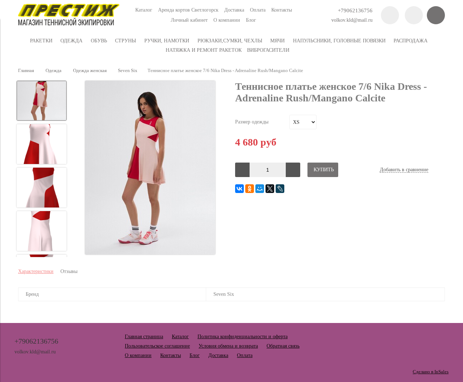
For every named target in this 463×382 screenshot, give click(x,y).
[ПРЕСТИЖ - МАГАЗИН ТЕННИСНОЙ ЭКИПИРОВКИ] (68, 23)
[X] (270, 188)
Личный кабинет (189, 20)
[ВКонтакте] (239, 188)
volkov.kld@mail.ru (352, 20)
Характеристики (36, 271)
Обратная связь (283, 346)
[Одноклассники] (249, 188)
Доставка (234, 10)
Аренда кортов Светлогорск (188, 10)
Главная (26, 70)
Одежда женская (90, 70)
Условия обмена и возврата (228, 346)
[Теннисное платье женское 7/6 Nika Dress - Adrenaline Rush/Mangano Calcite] (150, 168)
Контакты (281, 10)
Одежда (53, 70)
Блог (251, 20)
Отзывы (68, 271)
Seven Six (127, 70)
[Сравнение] (414, 15)
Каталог (143, 10)
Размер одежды (251, 122)
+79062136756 (355, 10)
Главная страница (144, 336)
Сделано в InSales (431, 371)
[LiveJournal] (280, 188)
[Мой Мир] (259, 188)
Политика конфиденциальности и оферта (242, 336)
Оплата (258, 10)
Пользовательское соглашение (157, 346)
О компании (226, 20)
